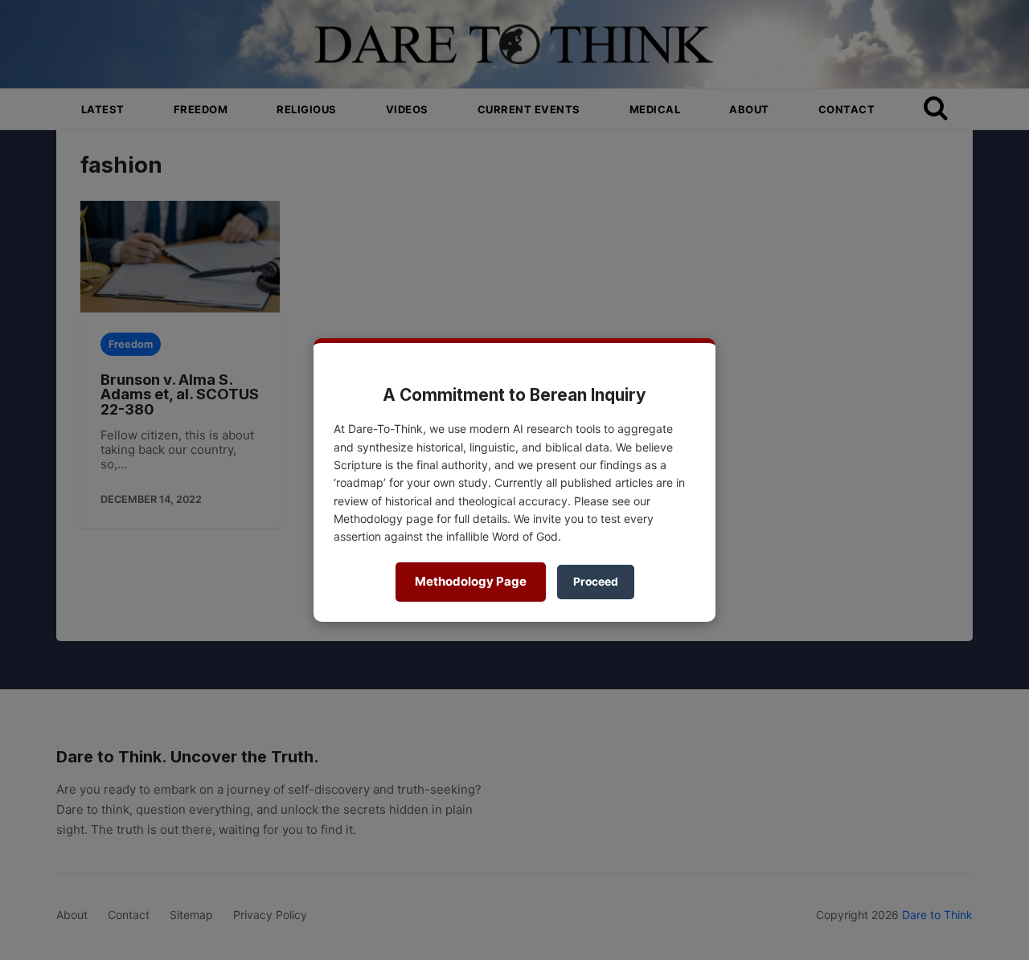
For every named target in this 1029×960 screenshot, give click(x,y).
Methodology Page (471, 581)
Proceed (595, 581)
